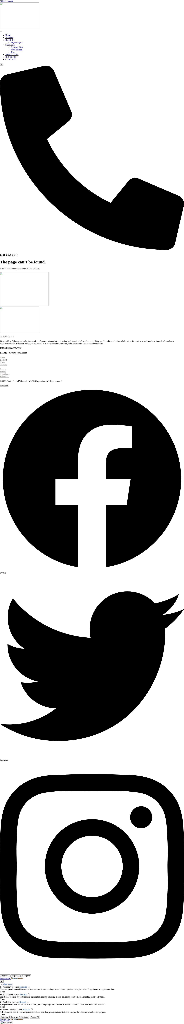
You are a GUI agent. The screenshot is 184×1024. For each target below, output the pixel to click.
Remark (23, 994)
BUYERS (9, 40)
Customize (5, 976)
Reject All (16, 976)
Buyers (3, 369)
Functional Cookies (11, 994)
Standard (23, 987)
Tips (12, 52)
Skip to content (6, 1)
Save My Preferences (19, 1017)
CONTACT (10, 59)
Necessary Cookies (11, 987)
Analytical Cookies (11, 1002)
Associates (4, 374)
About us (9, 37)
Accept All (26, 976)
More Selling (16, 50)
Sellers (3, 372)
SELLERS (10, 45)
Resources (4, 376)
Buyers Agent (16, 42)
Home (8, 35)
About (2, 362)
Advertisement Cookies (12, 1009)
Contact (3, 364)
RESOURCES (11, 57)
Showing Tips (17, 47)
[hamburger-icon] (1, 31)
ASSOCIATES (11, 54)
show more (7, 984)
